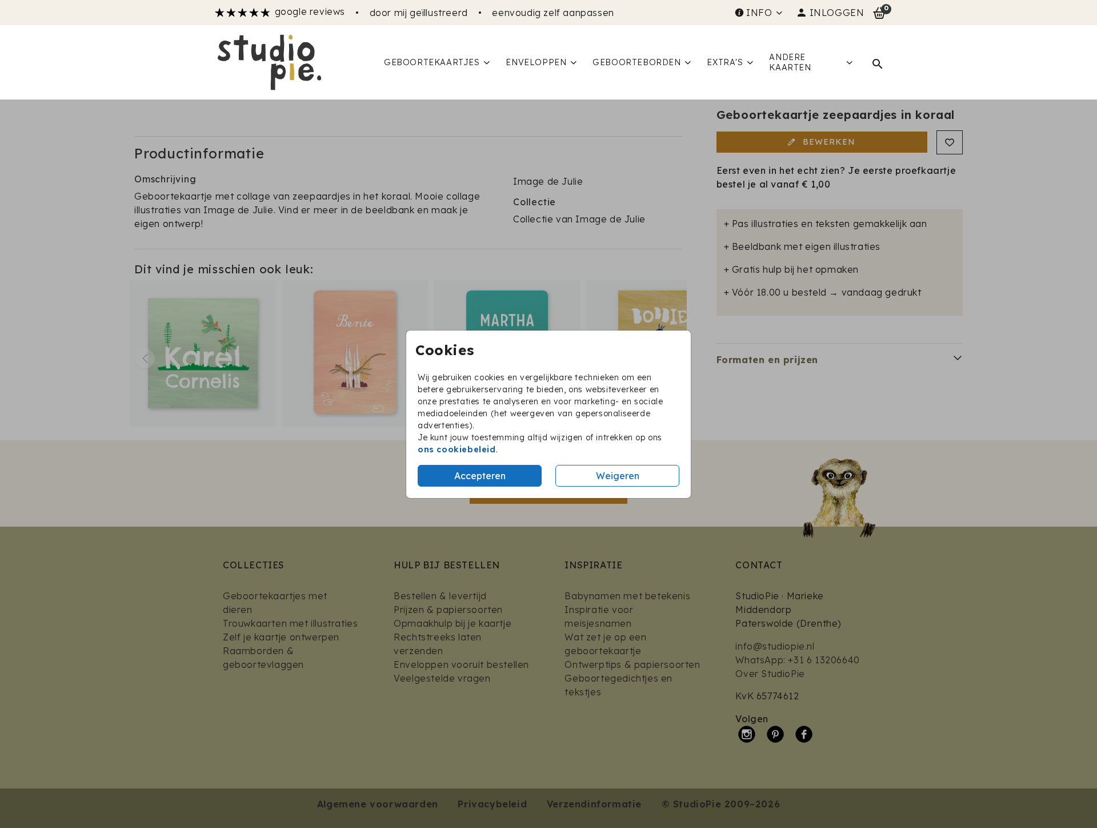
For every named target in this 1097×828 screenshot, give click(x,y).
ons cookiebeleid (457, 449)
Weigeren (617, 475)
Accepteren (480, 475)
